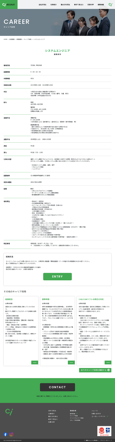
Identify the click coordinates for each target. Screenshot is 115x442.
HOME (5, 39)
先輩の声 (91, 4)
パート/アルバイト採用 (77, 418)
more (34, 362)
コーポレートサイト (99, 416)
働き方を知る (65, 4)
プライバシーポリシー (105, 440)
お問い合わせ (96, 414)
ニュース (95, 411)
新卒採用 (72, 413)
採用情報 (11, 39)
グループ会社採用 (75, 420)
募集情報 (101, 4)
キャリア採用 (27, 39)
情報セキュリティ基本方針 (92, 440)
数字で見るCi (78, 4)
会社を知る (42, 4)
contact (57, 387)
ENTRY (57, 276)
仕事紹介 (53, 4)
